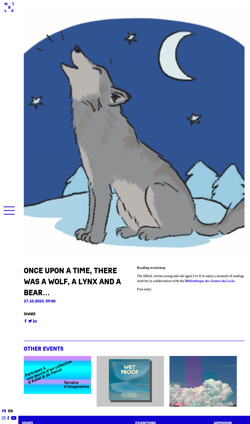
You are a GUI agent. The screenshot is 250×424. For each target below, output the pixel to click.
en (10, 411)
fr (4, 411)
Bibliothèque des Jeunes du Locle (210, 281)
